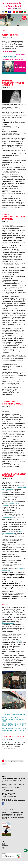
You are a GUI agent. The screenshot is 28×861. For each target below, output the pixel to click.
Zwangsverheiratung (7, 517)
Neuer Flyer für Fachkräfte (13, 737)
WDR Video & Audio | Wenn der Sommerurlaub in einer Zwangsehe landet (13, 719)
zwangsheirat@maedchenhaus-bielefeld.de (13, 800)
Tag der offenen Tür (10, 35)
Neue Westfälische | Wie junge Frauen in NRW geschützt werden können (14, 729)
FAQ (3, 847)
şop (3, 849)
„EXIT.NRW (19, 641)
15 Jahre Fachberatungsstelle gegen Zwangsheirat (13, 217)
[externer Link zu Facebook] (3, 804)
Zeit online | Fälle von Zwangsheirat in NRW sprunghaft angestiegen (14, 724)
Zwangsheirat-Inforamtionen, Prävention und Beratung (13, 83)
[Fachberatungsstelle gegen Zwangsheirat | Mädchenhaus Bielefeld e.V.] (6, 12)
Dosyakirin (5, 845)
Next (21, 761)
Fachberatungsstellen (8, 623)
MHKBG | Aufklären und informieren (13, 715)
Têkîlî (3, 844)
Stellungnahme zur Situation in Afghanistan (12, 403)
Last (4, 764)
